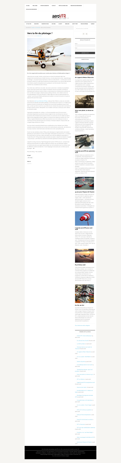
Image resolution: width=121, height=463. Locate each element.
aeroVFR (60, 16)
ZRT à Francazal (81, 424)
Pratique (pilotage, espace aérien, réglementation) (50, 454)
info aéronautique (50, 451)
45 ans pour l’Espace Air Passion (84, 192)
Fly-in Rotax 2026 (80, 265)
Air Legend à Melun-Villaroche (84, 77)
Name (76, 43)
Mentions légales (65, 455)
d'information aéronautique (48, 449)
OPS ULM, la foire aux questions (84, 409)
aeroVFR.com (57, 449)
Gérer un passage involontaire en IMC (85, 437)
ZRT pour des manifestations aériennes (86, 427)
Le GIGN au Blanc (81, 343)
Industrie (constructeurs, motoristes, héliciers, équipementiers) (71, 451)
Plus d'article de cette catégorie (82, 325)
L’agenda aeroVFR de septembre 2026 (86, 382)
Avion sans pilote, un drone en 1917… (85, 374)
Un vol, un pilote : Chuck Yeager (84, 405)
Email (76, 47)
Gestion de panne (81, 361)
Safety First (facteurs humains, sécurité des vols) (71, 454)
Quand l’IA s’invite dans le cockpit (84, 419)
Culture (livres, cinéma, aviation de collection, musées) (74, 453)
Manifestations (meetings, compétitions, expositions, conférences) (49, 453)
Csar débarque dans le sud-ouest (84, 364)
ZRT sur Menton (80, 379)
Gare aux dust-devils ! (82, 387)
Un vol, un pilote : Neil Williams (84, 356)
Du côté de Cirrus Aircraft (82, 340)
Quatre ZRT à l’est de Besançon (84, 335)
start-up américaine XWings (41, 101)
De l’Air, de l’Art (79, 305)
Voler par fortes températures (83, 414)
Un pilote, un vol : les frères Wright (84, 432)
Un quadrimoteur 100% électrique (84, 400)
